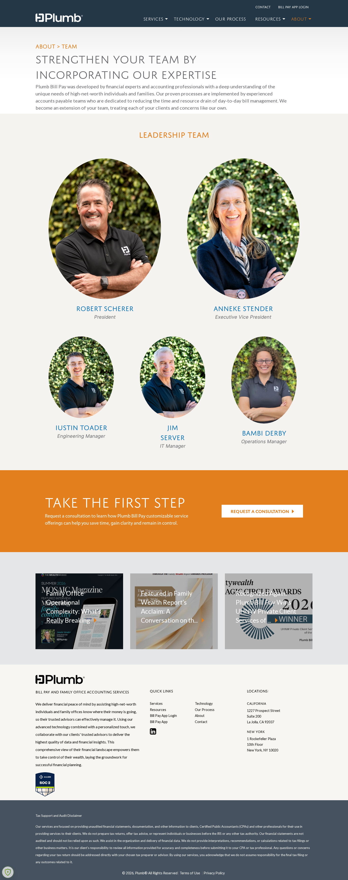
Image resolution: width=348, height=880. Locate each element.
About (299, 18)
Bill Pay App (159, 722)
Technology (189, 18)
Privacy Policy (214, 873)
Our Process (230, 18)
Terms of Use (190, 873)
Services (153, 18)
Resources (268, 18)
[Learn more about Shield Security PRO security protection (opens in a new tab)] (8, 872)
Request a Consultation (260, 510)
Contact (263, 6)
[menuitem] (154, 18)
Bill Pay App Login (293, 6)
